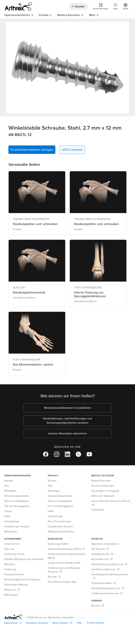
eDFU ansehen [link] (72, 149)
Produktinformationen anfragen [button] (32, 149)
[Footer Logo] (13, 616)
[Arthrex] (18, 6)
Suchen (78, 6)
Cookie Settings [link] (95, 623)
